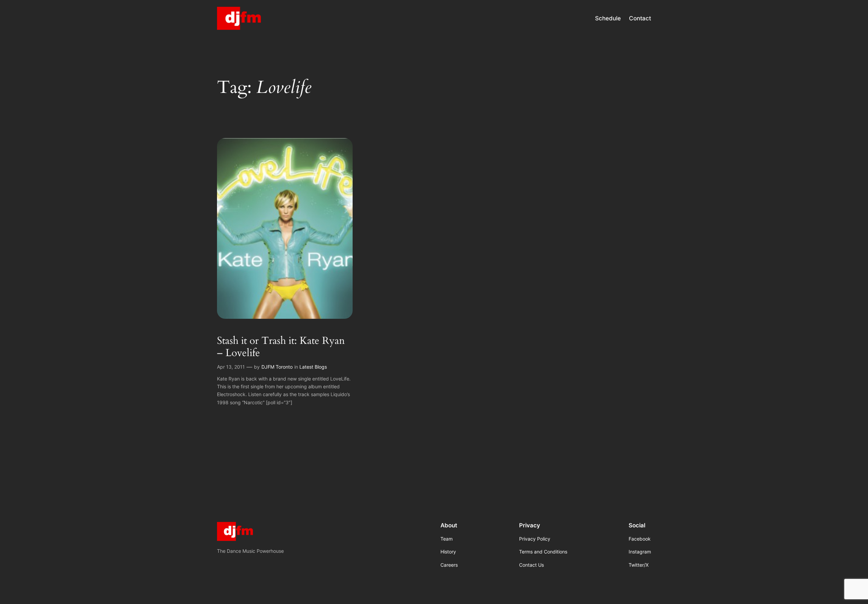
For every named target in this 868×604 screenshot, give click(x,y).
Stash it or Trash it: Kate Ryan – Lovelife (281, 347)
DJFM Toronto (277, 367)
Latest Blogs (313, 367)
